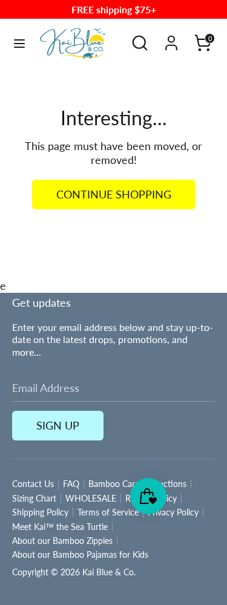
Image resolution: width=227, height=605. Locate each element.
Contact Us (33, 484)
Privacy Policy (173, 512)
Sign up (57, 425)
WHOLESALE (90, 498)
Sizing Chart (34, 498)
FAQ (71, 484)
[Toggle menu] (19, 43)
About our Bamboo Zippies (62, 541)
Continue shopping (113, 194)
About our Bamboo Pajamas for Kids (80, 555)
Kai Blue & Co (108, 572)
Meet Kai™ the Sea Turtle (60, 527)
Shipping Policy (40, 512)
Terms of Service (108, 512)
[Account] (171, 37)
